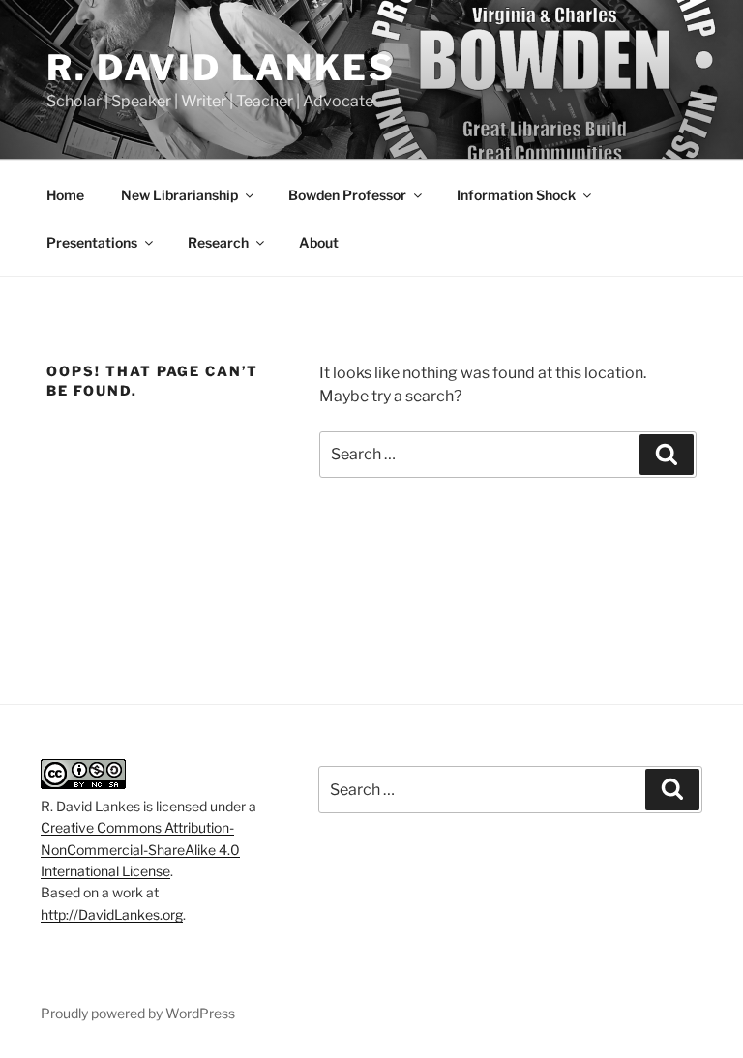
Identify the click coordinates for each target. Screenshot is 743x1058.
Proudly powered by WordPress (138, 1013)
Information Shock (516, 195)
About (319, 242)
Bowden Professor (347, 195)
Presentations (91, 242)
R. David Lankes (221, 67)
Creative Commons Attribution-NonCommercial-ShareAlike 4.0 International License (140, 849)
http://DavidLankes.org (112, 914)
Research (218, 242)
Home (65, 195)
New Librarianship (179, 195)
